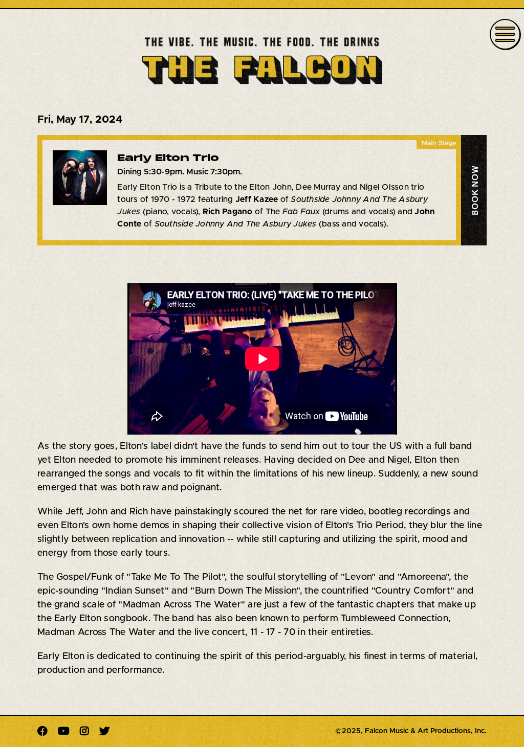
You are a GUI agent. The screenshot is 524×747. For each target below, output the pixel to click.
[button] (474, 190)
